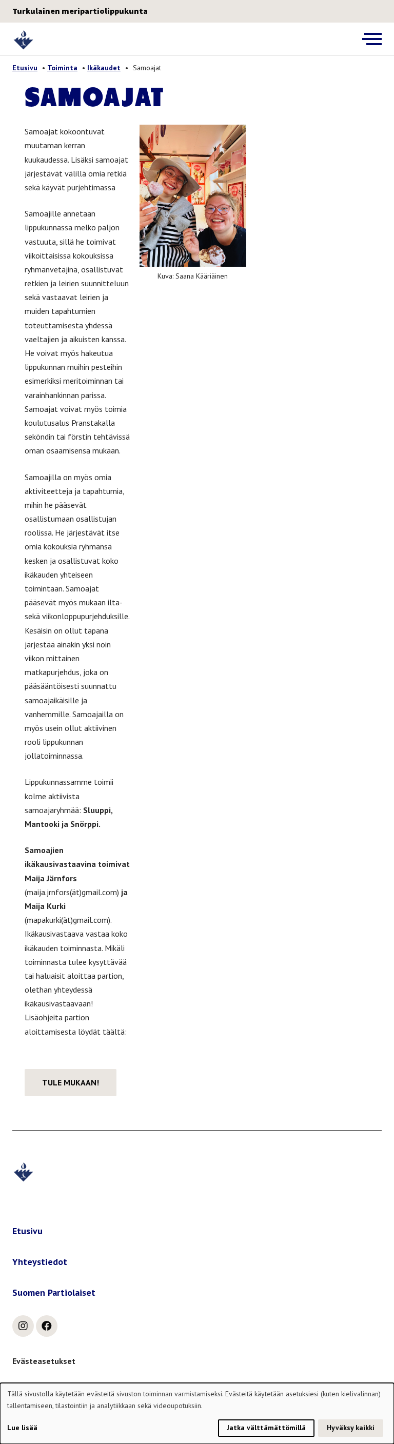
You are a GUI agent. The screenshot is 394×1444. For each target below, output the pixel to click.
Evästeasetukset (43, 1361)
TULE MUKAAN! (70, 1082)
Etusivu (24, 67)
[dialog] (197, 1413)
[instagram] (23, 1326)
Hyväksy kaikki (351, 1427)
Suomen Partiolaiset (53, 1292)
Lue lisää (22, 1427)
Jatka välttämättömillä (266, 1427)
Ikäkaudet (104, 67)
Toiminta (62, 67)
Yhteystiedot (39, 1262)
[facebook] (46, 1326)
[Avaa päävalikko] (372, 39)
